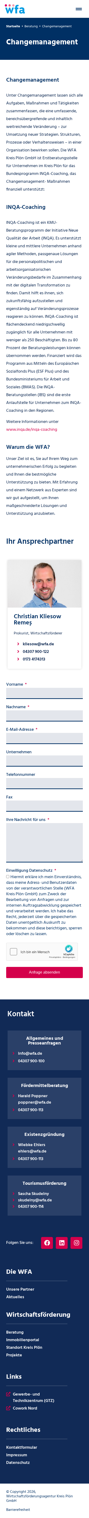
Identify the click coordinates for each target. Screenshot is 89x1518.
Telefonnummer (20, 775)
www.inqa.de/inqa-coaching (31, 429)
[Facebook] (47, 1243)
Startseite (13, 26)
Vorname (15, 685)
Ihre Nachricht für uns (26, 820)
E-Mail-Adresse (20, 730)
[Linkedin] (62, 1243)
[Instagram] (76, 1243)
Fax (9, 798)
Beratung (31, 26)
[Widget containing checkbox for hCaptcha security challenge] (42, 952)
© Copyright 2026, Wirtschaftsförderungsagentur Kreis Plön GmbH (39, 1496)
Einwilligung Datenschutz (29, 871)
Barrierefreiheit (18, 1510)
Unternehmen (19, 752)
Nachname (16, 707)
